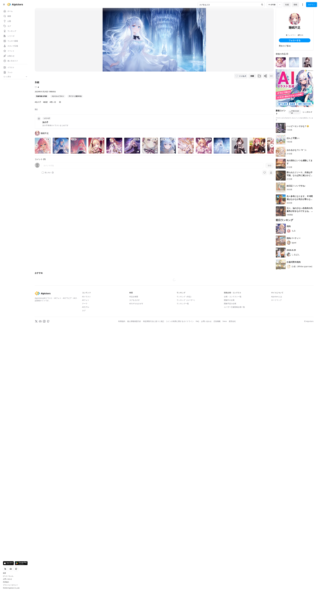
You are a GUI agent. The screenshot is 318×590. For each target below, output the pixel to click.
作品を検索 (133, 422)
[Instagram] (44, 446)
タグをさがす (134, 425)
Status (224, 447)
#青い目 (53, 102)
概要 (4, 573)
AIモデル (85, 432)
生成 (287, 4)
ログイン (311, 4)
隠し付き (48, 173)
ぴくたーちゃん (8, 576)
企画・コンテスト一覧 (232, 422)
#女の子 (38, 102)
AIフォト (85, 425)
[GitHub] (48, 446)
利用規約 (6, 582)
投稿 (295, 4)
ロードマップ (276, 425)
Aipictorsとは (276, 422)
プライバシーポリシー (10, 585)
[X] (36, 446)
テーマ (84, 429)
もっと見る (306, 112)
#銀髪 (45, 102)
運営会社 (232, 446)
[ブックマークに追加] (259, 76)
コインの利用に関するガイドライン (180, 446)
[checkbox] (43, 173)
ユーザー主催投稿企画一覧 (234, 432)
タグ (84, 436)
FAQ (197, 446)
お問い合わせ (7, 579)
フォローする (295, 40)
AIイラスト (86, 422)
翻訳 (36, 109)
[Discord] (40, 446)
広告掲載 (217, 446)
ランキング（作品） (184, 422)
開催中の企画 (229, 425)
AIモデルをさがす (136, 429)
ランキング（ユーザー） (186, 425)
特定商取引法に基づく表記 (153, 446)
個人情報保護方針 (134, 446)
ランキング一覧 (183, 429)
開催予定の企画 (230, 429)
